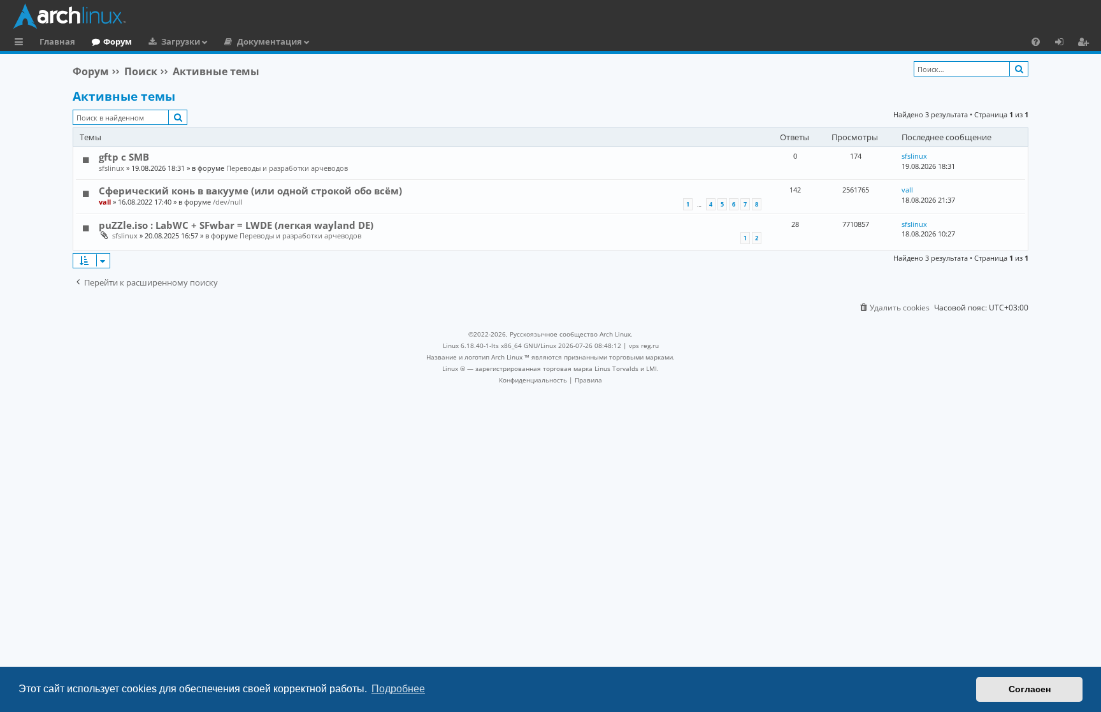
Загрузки (180, 41)
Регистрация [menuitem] (1086, 43)
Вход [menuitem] (1063, 43)
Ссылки (21, 43)
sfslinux (111, 168)
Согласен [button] (1030, 689)
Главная (57, 41)
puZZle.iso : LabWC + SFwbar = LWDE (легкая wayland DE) (236, 225)
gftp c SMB (124, 156)
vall (105, 202)
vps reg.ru (644, 345)
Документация (269, 41)
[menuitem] (1036, 41)
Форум (117, 41)
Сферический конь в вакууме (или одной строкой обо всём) (250, 190)
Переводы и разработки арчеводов (287, 168)
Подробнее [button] (398, 688)
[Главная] (553, 16)
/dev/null (228, 202)
